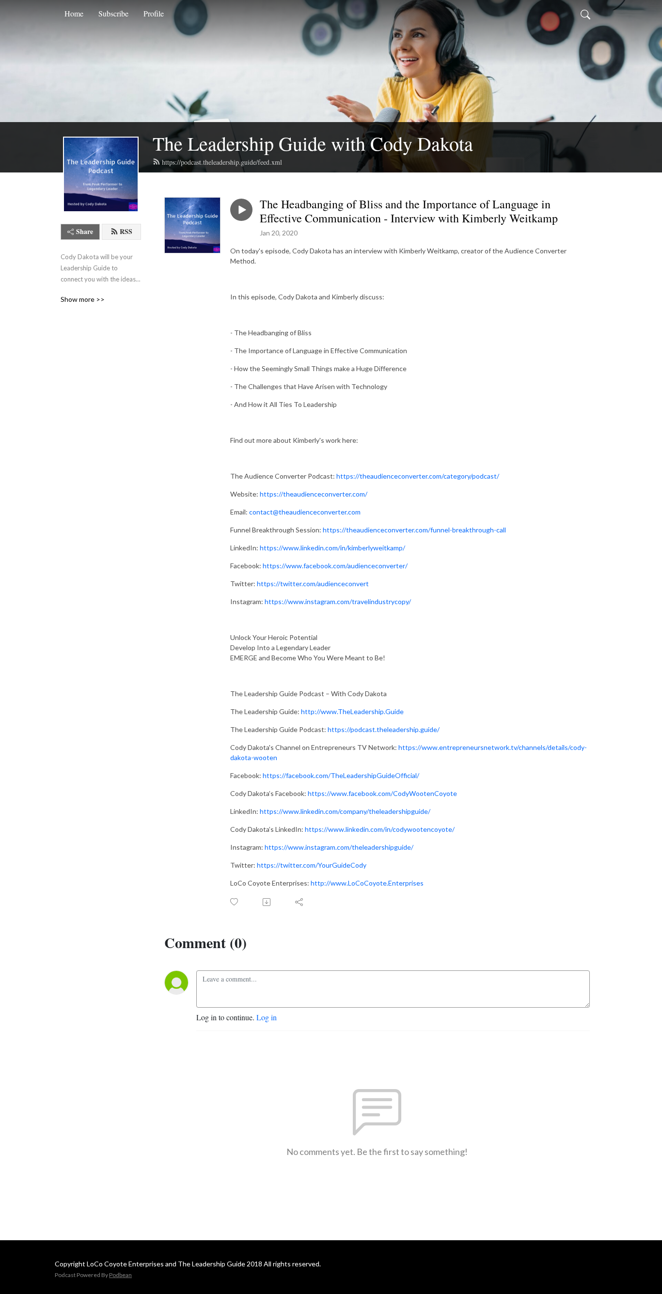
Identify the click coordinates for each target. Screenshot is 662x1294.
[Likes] (234, 902)
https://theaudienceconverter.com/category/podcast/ (417, 476)
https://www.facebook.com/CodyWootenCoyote (382, 793)
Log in (266, 1017)
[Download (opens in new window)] (267, 902)
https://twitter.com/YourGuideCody (311, 865)
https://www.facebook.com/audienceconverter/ (335, 565)
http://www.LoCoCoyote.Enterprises (367, 883)
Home (73, 13)
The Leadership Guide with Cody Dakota (313, 143)
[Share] (299, 902)
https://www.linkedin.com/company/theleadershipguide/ (345, 811)
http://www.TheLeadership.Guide (352, 711)
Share (84, 231)
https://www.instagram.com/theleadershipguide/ (339, 847)
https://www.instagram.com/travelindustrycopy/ (338, 601)
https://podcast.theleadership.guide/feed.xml (222, 162)
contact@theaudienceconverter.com (305, 512)
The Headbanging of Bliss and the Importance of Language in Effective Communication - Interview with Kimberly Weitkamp (409, 211)
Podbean (120, 1274)
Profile (153, 13)
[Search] (585, 13)
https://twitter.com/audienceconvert (313, 583)
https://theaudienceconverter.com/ (313, 494)
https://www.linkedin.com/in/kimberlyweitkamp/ (332, 548)
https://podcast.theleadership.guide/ (384, 729)
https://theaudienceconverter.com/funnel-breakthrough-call (414, 530)
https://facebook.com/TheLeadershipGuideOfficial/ (341, 775)
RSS (126, 231)
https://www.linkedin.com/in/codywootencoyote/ (380, 829)
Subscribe (113, 13)
